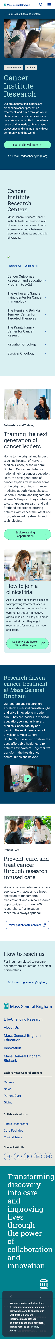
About (11, 1027)
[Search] (40, 4)
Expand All (15, 265)
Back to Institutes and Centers (24, 14)
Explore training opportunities (25, 534)
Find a (16, 1124)
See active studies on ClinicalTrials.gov (25, 643)
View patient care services (25, 925)
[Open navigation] (49, 4)
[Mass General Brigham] (17, 4)
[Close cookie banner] (40, 1298)
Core (13, 1130)
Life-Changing (23, 1019)
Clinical (13, 1137)
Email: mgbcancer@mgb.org (29, 156)
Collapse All (31, 265)
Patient (12, 1096)
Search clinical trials (25, 144)
